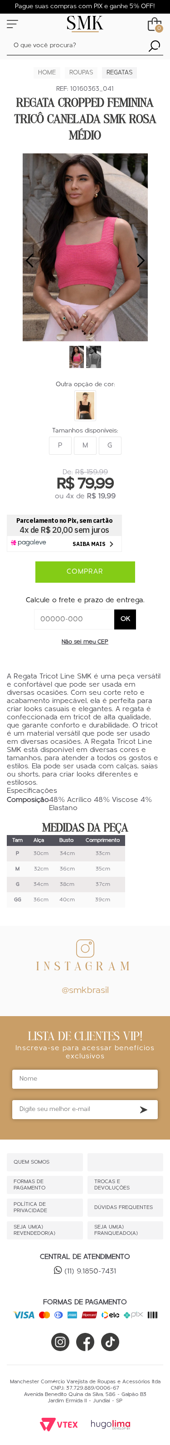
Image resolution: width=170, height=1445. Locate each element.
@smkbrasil (85, 990)
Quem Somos (31, 1162)
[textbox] (85, 46)
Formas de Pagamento (29, 1185)
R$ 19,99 (101, 496)
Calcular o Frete (74, 619)
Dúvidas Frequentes (123, 1207)
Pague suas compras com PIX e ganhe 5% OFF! (85, 6)
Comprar (85, 571)
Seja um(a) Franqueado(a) (116, 1230)
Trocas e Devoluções (112, 1185)
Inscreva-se (143, 1110)
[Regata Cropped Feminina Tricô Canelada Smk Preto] (85, 405)
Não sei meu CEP (85, 642)
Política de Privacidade (30, 1208)
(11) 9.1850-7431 (90, 1271)
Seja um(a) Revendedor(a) (34, 1230)
